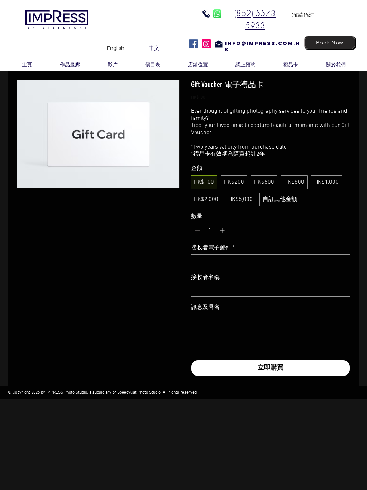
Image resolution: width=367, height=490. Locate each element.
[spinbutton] (209, 230)
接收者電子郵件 (213, 247)
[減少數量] (196, 230)
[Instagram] (206, 43)
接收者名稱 (205, 277)
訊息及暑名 (205, 307)
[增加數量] (222, 230)
